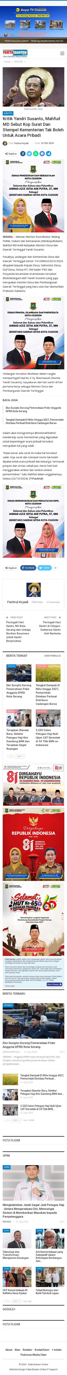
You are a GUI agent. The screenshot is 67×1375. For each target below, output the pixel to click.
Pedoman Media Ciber (34, 1354)
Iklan (17, 1349)
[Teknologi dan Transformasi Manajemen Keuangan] (17, 1239)
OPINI (6, 1167)
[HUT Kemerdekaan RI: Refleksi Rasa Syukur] (17, 1277)
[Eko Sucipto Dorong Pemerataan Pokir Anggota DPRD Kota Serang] (18, 673)
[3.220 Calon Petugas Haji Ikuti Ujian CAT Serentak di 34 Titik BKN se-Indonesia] (48, 718)
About (8, 1349)
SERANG (11, 666)
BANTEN (8, 113)
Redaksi (27, 1349)
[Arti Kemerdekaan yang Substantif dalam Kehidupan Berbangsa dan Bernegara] (50, 1239)
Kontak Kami (42, 1349)
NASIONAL (42, 666)
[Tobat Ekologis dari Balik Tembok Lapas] (50, 1277)
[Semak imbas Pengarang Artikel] (33, 590)
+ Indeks (57, 1349)
